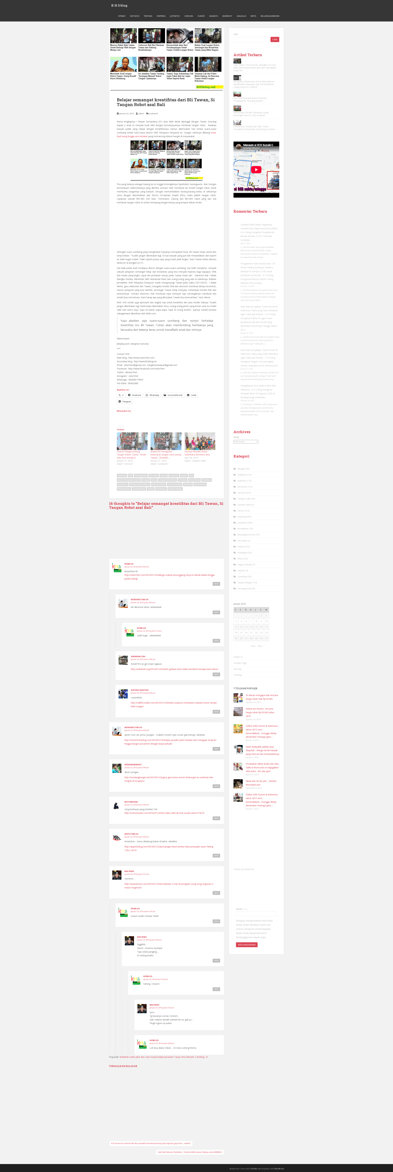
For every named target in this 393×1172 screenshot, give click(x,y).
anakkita (213, 16)
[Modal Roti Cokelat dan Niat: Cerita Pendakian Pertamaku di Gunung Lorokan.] (237, 122)
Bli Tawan (154, 475)
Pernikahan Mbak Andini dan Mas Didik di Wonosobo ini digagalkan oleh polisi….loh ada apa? (262, 767)
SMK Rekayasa (124, 489)
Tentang (148, 16)
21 (251, 632)
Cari (235, 34)
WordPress (279, 1168)
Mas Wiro (129, 871)
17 (266, 626)
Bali (130, 475)
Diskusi (184, 475)
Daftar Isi (134, 16)
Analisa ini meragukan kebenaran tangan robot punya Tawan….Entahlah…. (166, 454)
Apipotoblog (131, 834)
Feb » (260, 646)
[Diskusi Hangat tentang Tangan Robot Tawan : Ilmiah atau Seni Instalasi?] (132, 441)
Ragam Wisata (244, 564)
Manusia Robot (158, 484)
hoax (154, 480)
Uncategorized (244, 588)
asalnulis (241, 16)
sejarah (241, 570)
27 (246, 638)
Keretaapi (242, 540)
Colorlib (253, 1168)
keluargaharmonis (270, 16)
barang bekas (141, 475)
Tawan (151, 489)
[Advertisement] (166, 227)
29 (256, 638)
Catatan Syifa (244, 504)
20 (246, 632)
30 (261, 638)
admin (141, 113)
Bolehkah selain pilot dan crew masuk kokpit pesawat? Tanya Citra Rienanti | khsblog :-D (164, 1056)
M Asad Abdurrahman (139, 484)
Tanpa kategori (245, 582)
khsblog (129, 564)
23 (261, 632)
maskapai (242, 552)
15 (256, 626)
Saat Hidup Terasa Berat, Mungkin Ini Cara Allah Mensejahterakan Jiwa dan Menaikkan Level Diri (254, 67)
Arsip (236, 437)
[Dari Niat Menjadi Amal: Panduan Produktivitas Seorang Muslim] (237, 94)
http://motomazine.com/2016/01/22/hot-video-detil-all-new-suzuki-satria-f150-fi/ (164, 812)
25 (236, 638)
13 (246, 626)
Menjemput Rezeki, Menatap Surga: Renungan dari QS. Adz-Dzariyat (251, 114)
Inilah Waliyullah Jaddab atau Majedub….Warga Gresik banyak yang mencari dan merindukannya (262, 750)
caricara (188, 16)
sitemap (121, 16)
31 (266, 638)
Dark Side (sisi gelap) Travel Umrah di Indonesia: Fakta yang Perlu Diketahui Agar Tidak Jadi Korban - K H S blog (259, 310)
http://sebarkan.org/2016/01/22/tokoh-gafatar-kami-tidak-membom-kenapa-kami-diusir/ (174, 669)
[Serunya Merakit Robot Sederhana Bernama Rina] (200, 441)
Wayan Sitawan (175, 489)
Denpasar (173, 475)
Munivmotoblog (139, 599)
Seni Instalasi (200, 484)
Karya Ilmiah (194, 480)
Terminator (161, 489)
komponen (122, 484)
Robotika (188, 484)
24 (266, 632)
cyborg (164, 475)
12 (241, 626)
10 (266, 621)
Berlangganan (247, 944)
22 (256, 632)
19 (241, 632)
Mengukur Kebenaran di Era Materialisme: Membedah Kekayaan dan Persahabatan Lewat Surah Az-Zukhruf (254, 84)
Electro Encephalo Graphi (129, 480)
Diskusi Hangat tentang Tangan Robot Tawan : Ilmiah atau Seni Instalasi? (131, 454)
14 (251, 626)
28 (251, 638)
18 (236, 632)
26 (241, 638)
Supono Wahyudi (140, 690)
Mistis (253, 16)
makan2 (241, 546)
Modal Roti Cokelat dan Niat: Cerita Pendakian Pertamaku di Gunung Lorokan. (254, 128)
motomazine (131, 802)
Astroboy (122, 475)
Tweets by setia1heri (243, 869)
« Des (253, 646)
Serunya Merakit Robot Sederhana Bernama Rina (197, 453)
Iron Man (182, 480)
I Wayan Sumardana (167, 480)
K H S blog (119, 5)
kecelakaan (243, 528)
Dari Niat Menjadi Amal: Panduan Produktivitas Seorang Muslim (250, 99)
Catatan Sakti (244, 498)
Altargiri (241, 468)
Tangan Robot (139, 489)
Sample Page (240, 662)
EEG (191, 475)
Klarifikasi (206, 480)
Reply (216, 584)
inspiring (161, 16)
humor (201, 16)
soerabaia (242, 576)
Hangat (146, 480)
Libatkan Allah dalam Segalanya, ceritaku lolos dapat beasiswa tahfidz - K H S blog (260, 228)
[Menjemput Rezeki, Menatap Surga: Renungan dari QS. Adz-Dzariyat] (237, 108)
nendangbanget (133, 764)
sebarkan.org (138, 656)
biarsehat (227, 16)
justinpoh (175, 16)
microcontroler (174, 484)
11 (236, 626)
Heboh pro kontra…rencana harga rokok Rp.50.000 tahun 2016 (260, 712)
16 (261, 626)
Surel (242, 908)
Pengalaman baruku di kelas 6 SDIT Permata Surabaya (257, 236)
